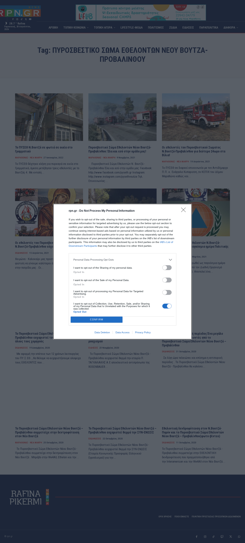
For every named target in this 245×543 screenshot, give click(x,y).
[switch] (167, 267)
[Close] (184, 211)
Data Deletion (102, 332)
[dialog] (122, 271)
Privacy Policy (143, 332)
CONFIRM (96, 319)
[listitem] (122, 260)
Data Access (122, 332)
